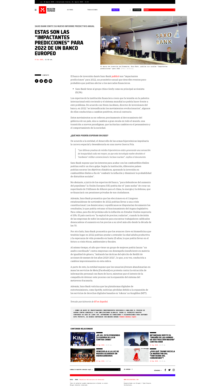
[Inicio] (47, 9)
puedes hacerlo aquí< (127, 317)
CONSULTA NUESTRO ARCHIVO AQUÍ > (81, 369)
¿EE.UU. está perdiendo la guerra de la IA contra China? (108, 337)
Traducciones (92, 10)
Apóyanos (137, 10)
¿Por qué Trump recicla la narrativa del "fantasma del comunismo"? (162, 355)
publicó (115, 76)
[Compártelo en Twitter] (41, 81)
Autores (70, 10)
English (115, 10)
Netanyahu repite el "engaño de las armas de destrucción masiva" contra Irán (162, 338)
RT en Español (101, 301)
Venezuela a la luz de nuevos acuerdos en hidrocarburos (107, 353)
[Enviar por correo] (50, 81)
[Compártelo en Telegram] (46, 81)
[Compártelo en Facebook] (36, 81)
